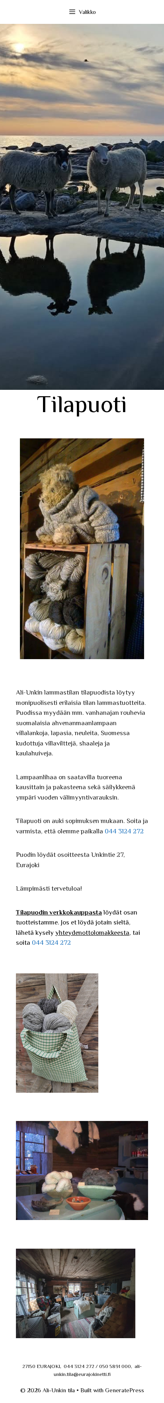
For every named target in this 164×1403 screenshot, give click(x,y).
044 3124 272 (124, 831)
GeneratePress (124, 1390)
